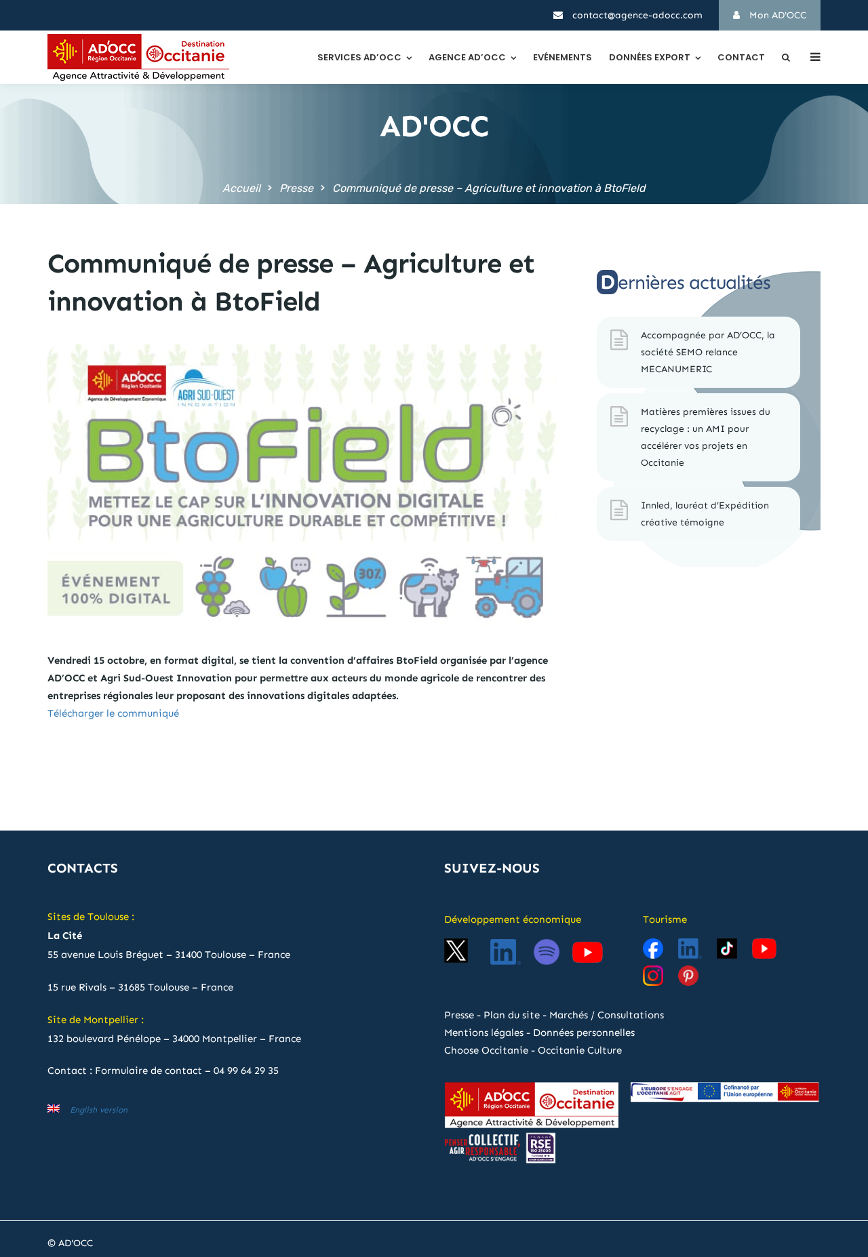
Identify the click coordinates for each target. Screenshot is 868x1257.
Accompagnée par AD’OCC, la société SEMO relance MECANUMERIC (708, 352)
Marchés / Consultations (606, 1015)
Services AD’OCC (359, 57)
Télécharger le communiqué (113, 713)
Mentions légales (484, 1032)
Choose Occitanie (486, 1050)
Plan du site (512, 1015)
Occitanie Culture (580, 1050)
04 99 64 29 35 (246, 1070)
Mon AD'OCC (776, 15)
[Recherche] (786, 57)
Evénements (562, 57)
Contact (741, 57)
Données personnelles (584, 1032)
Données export (649, 57)
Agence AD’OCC (467, 57)
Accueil (241, 188)
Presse (296, 188)
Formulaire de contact (148, 1070)
